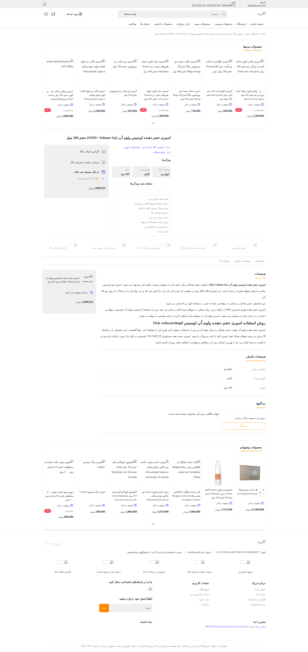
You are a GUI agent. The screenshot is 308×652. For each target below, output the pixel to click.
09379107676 (214, 5)
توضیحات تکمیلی (242, 261)
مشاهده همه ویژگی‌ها (141, 183)
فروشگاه (204, 589)
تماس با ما (260, 589)
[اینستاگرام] (45, 4)
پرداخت (205, 604)
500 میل (125, 174)
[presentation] (260, 91)
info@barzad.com (257, 5)
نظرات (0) (224, 261)
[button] (153, 123)
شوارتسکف (159, 152)
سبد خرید (204, 599)
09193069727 (229, 5)
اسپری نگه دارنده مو (233, 33)
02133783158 (199, 5)
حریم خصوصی (258, 604)
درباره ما (261, 594)
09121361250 (227, 626)
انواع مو (165, 174)
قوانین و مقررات (257, 599)
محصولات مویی (252, 33)
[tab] (260, 261)
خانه (263, 33)
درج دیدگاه (243, 426)
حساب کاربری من (199, 594)
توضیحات (259, 261)
